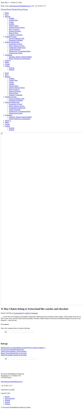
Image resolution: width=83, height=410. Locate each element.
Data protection (10, 398)
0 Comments (34, 313)
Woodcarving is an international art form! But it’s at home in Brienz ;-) (23, 348)
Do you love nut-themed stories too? (12, 349)
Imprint (7, 396)
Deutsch (7, 400)
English (7, 402)
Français (7, 404)
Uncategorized (18, 313)
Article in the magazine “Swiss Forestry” (14, 351)
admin (27, 313)
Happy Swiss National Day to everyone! (14, 353)
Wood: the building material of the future (14, 355)
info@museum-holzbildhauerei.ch (20, 6)
